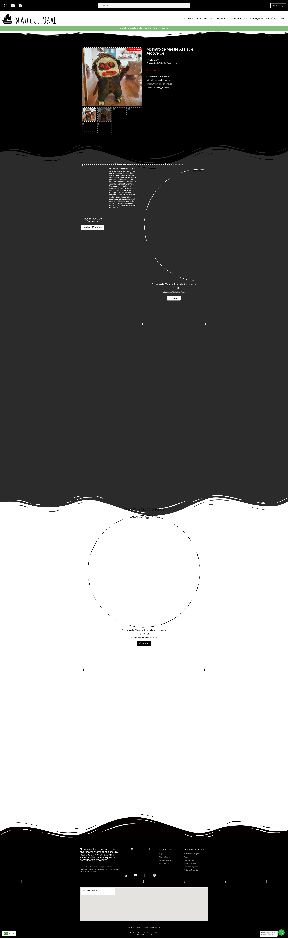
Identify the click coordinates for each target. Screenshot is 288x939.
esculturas (222, 19)
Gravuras (209, 19)
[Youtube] (13, 5)
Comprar (174, 298)
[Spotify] (154, 875)
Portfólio (271, 19)
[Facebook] (20, 5)
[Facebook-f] (145, 875)
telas (198, 19)
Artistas (235, 19)
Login (281, 19)
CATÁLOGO (188, 19)
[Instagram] (5, 5)
